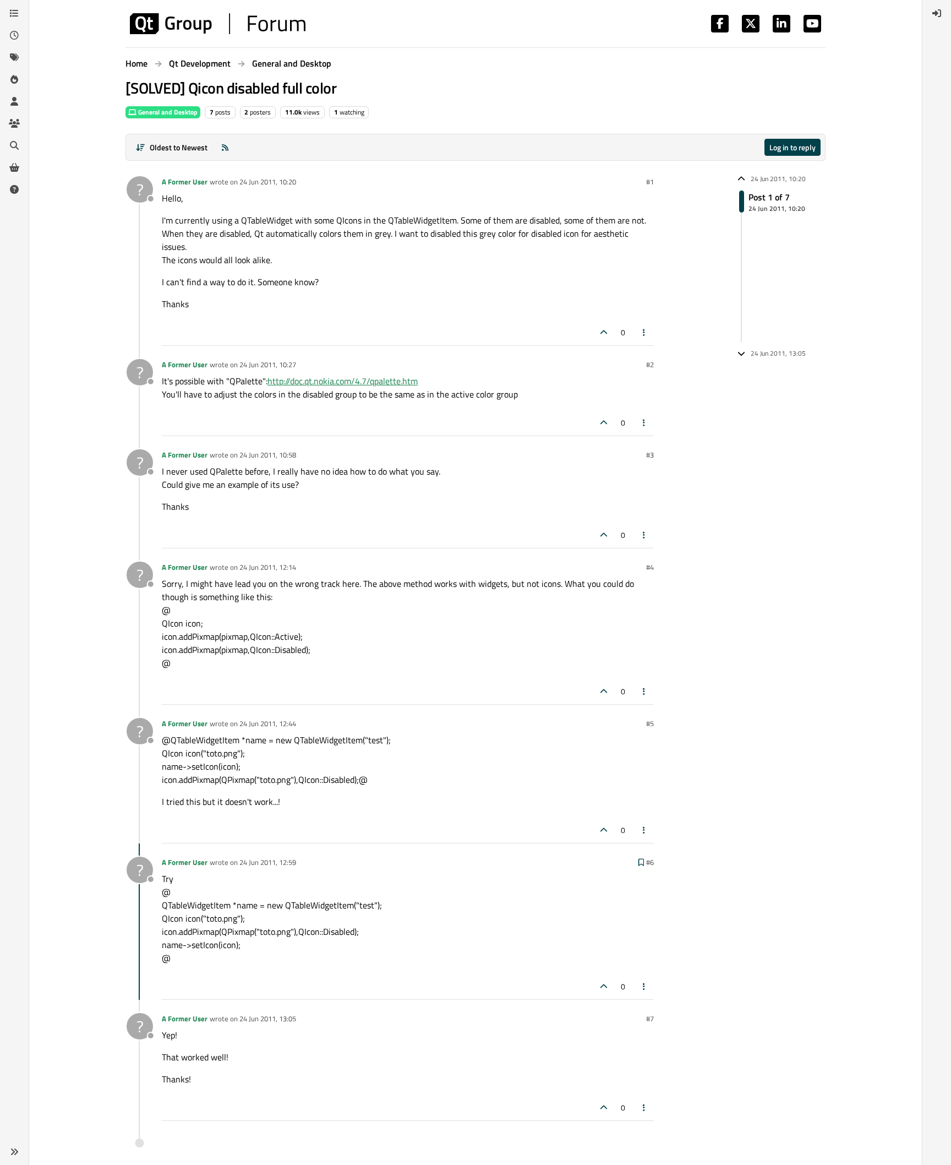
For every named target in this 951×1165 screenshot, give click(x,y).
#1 (650, 181)
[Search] (14, 145)
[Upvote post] (604, 332)
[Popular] (14, 79)
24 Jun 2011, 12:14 (267, 567)
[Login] (937, 13)
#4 (650, 567)
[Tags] (14, 57)
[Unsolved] (14, 189)
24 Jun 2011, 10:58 (267, 454)
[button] (14, 1152)
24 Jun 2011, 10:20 (267, 181)
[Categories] (14, 13)
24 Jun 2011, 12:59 (267, 862)
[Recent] (14, 35)
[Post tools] (644, 332)
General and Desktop (167, 112)
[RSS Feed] (225, 147)
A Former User (184, 181)
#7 (650, 1018)
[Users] (14, 101)
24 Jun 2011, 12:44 (267, 723)
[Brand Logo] (217, 23)
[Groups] (14, 123)
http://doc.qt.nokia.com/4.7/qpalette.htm (342, 381)
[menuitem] (937, 13)
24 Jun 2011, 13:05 (267, 1018)
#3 (650, 454)
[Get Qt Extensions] (14, 167)
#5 (650, 723)
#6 (650, 862)
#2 (650, 364)
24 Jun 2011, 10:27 (267, 364)
